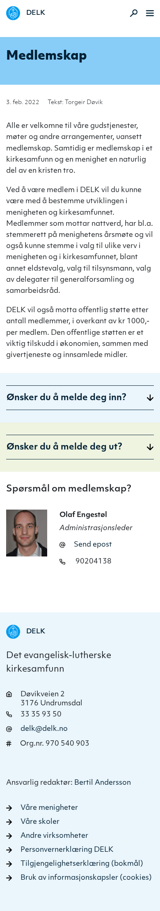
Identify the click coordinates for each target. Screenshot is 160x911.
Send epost (93, 544)
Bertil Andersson (102, 782)
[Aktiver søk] (131, 13)
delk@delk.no (44, 729)
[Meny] (150, 13)
